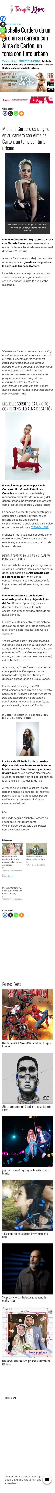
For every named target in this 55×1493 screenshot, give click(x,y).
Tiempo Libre (9, 61)
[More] (21, 113)
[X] (10, 113)
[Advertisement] (27, 318)
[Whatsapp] (16, 113)
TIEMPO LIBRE (40, 527)
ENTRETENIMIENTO (11, 24)
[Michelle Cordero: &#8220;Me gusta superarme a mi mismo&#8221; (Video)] (12, 880)
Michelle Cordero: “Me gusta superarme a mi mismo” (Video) (12, 891)
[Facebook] (5, 113)
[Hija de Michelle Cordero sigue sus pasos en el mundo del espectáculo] (12, 849)
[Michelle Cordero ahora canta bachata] (36, 849)
